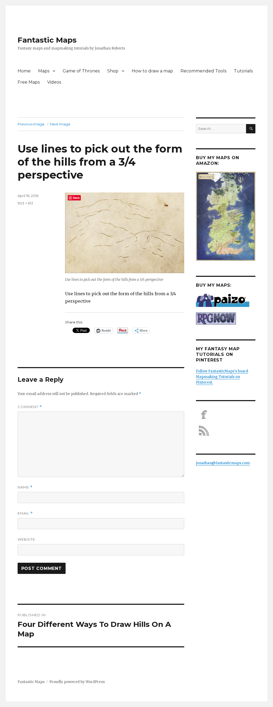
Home (24, 70)
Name (25, 487)
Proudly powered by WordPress (77, 682)
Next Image (60, 124)
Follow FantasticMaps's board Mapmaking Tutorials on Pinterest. (222, 377)
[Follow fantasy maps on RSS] (225, 431)
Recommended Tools (203, 70)
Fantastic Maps (47, 39)
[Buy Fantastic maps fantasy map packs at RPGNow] (225, 318)
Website (26, 539)
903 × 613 (25, 203)
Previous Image (31, 124)
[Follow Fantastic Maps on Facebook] (225, 415)
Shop (112, 70)
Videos (54, 82)
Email (25, 513)
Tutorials (243, 70)
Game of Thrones (81, 70)
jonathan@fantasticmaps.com (223, 463)
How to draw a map (152, 70)
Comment (30, 407)
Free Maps (29, 82)
